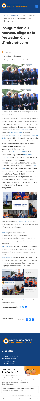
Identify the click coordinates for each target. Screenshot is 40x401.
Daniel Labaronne (15, 133)
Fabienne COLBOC (15, 135)
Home (6, 15)
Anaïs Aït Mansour (23, 130)
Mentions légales (9, 361)
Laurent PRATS (23, 222)
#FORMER (6, 246)
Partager (20, 319)
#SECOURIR (7, 257)
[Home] (14, 6)
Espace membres (9, 356)
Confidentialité (8, 363)
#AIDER (5, 233)
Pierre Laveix (21, 141)
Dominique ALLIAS (19, 152)
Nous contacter (8, 359)
